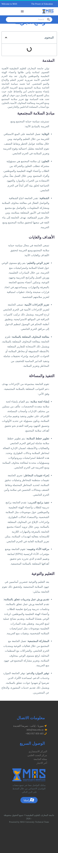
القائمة (22, 11)
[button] (13, 4)
